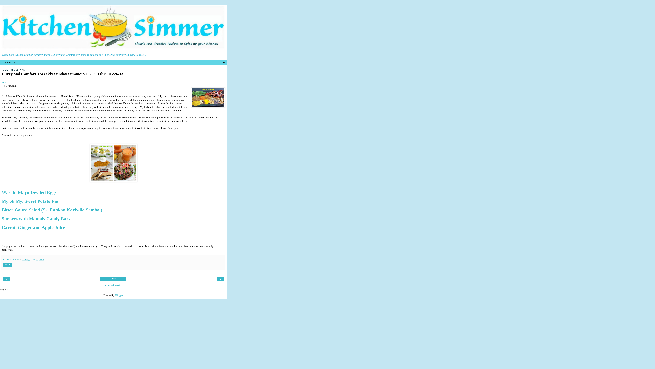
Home (113, 279)
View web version (113, 285)
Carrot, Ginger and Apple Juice (33, 227)
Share (7, 265)
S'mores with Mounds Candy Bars (36, 218)
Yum (4, 82)
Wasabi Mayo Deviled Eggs (29, 192)
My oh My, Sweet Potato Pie (30, 201)
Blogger (119, 295)
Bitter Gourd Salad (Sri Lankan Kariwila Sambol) (52, 210)
